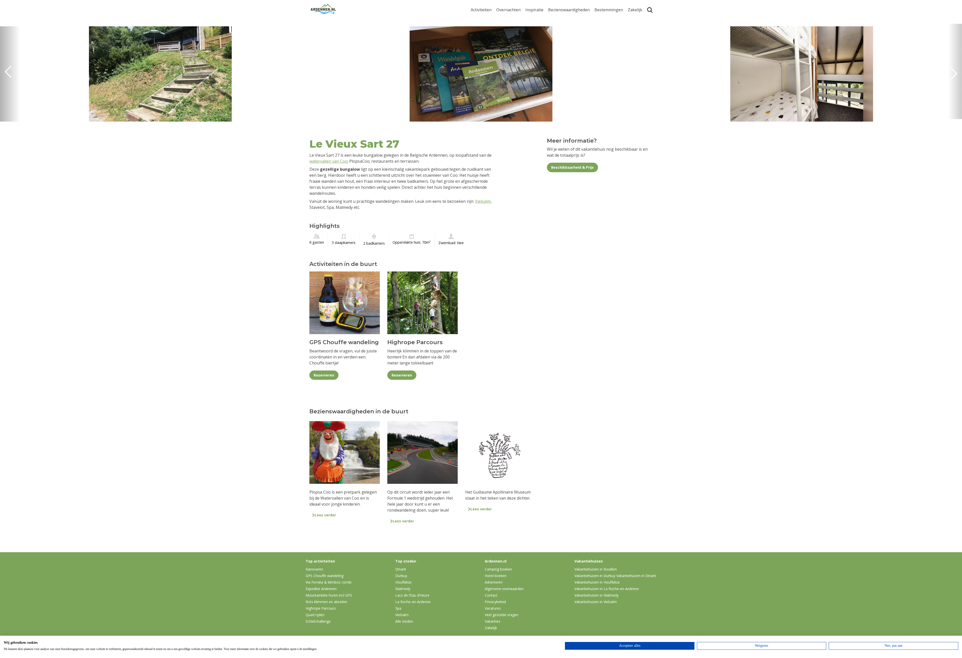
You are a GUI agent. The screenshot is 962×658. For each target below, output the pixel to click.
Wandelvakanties (541, 35)
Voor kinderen (561, 58)
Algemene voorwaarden (504, 588)
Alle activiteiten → (487, 71)
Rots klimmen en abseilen (326, 601)
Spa (598, 47)
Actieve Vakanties (541, 19)
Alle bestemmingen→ (610, 73)
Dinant (600, 55)
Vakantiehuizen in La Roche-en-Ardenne (606, 588)
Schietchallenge (318, 621)
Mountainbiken (485, 32)
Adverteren (494, 582)
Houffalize (604, 63)
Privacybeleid (495, 601)
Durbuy (601, 19)
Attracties (557, 27)
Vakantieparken (511, 42)
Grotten (555, 50)
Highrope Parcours (489, 39)
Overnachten (508, 10)
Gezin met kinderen (543, 42)
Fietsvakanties (538, 27)
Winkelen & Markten (567, 66)
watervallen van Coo (328, 161)
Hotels (502, 27)
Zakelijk (635, 10)
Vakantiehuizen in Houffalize (597, 582)
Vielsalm (483, 201)
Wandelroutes (561, 19)
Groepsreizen (640, 27)
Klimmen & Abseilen (489, 47)
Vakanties (492, 621)
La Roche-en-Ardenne (606, 29)
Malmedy (402, 588)
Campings (505, 19)
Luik (598, 39)
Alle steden (404, 621)
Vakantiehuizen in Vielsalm (595, 601)
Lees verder (325, 515)
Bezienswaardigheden (569, 10)
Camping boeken (498, 569)
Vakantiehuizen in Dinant (636, 575)
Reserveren (324, 375)
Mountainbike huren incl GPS (329, 595)
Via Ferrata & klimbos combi (328, 582)
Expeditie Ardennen (321, 588)
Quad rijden (315, 614)
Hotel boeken (496, 575)
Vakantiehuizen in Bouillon (595, 569)
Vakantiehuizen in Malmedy (596, 595)
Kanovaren (481, 63)
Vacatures (493, 608)
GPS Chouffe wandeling (482, 21)
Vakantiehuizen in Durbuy (594, 575)
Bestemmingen (608, 10)
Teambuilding (641, 19)
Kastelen (556, 35)
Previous (10, 74)
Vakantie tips (537, 50)
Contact (491, 595)
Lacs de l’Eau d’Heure (412, 595)
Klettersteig (482, 55)
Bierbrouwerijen (563, 42)
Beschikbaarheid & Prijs (572, 167)
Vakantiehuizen (511, 35)
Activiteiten (481, 10)
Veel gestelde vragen (501, 614)
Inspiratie (534, 10)
